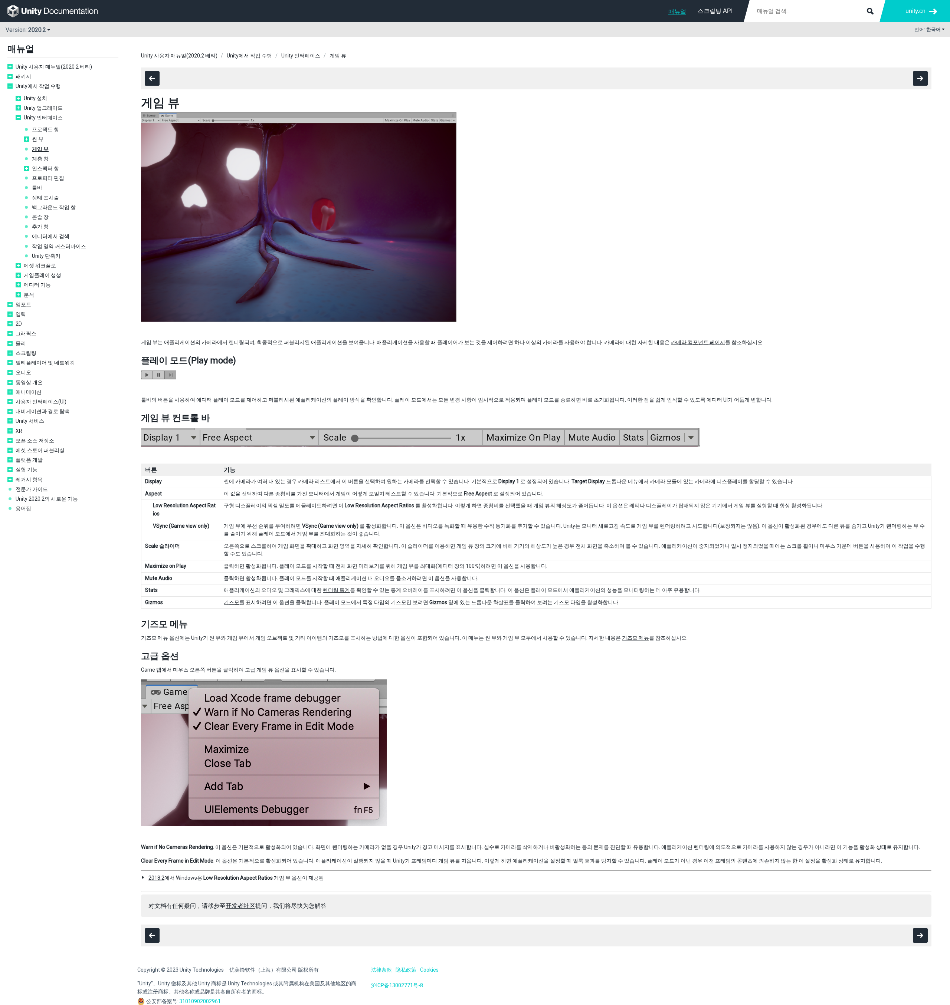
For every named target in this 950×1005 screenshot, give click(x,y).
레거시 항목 (29, 479)
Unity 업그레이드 (43, 108)
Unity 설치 (35, 98)
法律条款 (381, 970)
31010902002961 (200, 1001)
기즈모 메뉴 (635, 638)
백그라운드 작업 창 (54, 207)
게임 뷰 (40, 149)
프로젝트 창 (45, 129)
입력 (21, 314)
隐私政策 (406, 970)
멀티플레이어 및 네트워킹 (45, 363)
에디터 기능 (37, 285)
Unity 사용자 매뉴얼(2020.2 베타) (54, 67)
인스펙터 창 (45, 168)
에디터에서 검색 (50, 236)
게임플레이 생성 (42, 275)
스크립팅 (26, 353)
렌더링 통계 (336, 590)
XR (19, 431)
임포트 (23, 304)
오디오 (23, 372)
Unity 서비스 (30, 421)
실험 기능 (26, 469)
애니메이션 (29, 392)
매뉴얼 (677, 12)
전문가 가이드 (32, 489)
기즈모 (231, 602)
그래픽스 (26, 333)
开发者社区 (240, 905)
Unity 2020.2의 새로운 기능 (47, 499)
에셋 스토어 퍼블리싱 (40, 450)
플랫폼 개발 (29, 460)
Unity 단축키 (46, 256)
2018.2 (156, 878)
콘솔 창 (40, 217)
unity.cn (915, 11)
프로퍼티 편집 (48, 178)
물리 (21, 343)
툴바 (37, 188)
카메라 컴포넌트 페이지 (698, 342)
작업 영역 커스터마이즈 (59, 246)
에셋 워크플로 (40, 265)
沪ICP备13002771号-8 (397, 985)
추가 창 (40, 227)
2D (19, 324)
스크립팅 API (715, 11)
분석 (29, 295)
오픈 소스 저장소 (35, 441)
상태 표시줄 (45, 198)
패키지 (23, 76)
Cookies (429, 970)
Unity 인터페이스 (43, 118)
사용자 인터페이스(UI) (41, 402)
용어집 (23, 508)
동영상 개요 (29, 382)
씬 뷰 (37, 139)
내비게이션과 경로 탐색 (43, 411)
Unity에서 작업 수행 (38, 86)
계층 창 (40, 159)
